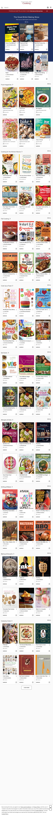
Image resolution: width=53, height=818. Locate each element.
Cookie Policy (5, 814)
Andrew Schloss (24, 543)
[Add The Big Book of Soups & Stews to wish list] (16, 249)
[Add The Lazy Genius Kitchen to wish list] (33, 182)
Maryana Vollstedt (7, 244)
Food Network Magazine (25, 311)
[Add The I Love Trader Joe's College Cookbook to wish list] (49, 316)
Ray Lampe (6, 543)
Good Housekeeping (8, 409)
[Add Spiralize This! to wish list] (16, 450)
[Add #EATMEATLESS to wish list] (33, 481)
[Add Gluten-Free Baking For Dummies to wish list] (17, 49)
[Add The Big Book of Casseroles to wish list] (33, 615)
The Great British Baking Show (26, 17)
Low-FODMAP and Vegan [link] (42, 475)
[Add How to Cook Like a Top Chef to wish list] (49, 682)
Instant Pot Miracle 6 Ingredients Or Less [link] (26, 242)
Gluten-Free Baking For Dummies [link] (11, 43)
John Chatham (40, 244)
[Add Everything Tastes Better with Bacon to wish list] (16, 517)
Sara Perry (6, 512)
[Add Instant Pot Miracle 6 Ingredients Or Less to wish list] (33, 249)
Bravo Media (39, 677)
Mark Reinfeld (23, 378)
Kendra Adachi (23, 177)
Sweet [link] (7, 72)
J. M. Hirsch (23, 208)
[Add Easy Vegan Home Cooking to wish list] (16, 213)
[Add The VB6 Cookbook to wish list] (16, 383)
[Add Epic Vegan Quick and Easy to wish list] (49, 213)
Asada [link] (21, 510)
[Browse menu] (50, 7)
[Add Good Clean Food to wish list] (16, 481)
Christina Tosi (23, 74)
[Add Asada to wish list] (33, 517)
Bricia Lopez (23, 512)
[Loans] (48, 7)
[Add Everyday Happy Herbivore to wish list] (49, 383)
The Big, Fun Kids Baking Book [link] (26, 309)
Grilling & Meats (6, 487)
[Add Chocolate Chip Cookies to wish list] (16, 615)
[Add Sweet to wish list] (17, 79)
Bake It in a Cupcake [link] (41, 609)
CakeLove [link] (22, 577)
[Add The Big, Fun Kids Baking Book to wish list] (33, 316)
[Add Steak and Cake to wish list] (32, 49)
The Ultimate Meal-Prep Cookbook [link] (9, 341)
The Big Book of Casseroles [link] (26, 609)
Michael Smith (40, 177)
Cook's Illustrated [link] (7, 108)
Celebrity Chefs (6, 621)
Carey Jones (6, 610)
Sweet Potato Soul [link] (7, 175)
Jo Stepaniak (39, 476)
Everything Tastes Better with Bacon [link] (9, 510)
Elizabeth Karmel (24, 44)
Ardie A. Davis (40, 543)
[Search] (2, 7)
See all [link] (26, 22)
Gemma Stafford (39, 74)
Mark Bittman (6, 378)
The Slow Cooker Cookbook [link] (42, 242)
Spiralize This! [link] (6, 443)
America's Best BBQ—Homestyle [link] (42, 542)
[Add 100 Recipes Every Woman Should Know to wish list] (16, 316)
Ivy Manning (23, 244)
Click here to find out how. (36, 11)
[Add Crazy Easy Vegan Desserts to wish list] (49, 414)
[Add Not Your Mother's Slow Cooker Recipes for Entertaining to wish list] (49, 280)
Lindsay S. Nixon (40, 378)
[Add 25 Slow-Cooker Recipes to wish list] (33, 280)
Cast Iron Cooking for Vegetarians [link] (9, 274)
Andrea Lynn (39, 311)
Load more (26, 687)
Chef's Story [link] (6, 676)
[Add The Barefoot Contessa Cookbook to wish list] (33, 347)
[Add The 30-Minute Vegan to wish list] (33, 383)
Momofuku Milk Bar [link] (24, 72)
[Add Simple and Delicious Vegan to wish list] (33, 414)
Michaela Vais (23, 409)
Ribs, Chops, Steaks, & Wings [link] (9, 542)
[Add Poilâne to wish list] (16, 584)
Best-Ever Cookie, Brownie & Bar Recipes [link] (40, 43)
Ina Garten (23, 342)
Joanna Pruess (7, 275)
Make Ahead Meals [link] (40, 175)
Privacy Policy (37, 807)
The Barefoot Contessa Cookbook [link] (26, 341)
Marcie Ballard (40, 579)
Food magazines (6, 85)
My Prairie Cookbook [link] (24, 676)
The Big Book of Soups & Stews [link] (9, 242)
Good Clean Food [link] (7, 475)
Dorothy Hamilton (7, 677)
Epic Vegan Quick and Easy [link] (42, 207)
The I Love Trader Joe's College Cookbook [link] (42, 309)
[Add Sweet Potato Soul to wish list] (16, 182)
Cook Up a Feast (6, 286)
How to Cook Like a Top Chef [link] (42, 676)
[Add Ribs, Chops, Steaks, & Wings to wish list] (16, 548)
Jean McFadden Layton (11, 44)
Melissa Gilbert (23, 677)
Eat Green (4, 353)
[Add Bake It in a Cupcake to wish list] (49, 615)
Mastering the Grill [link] (24, 542)
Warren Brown (23, 579)
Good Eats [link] (38, 341)
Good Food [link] (22, 108)
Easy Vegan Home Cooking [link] (9, 207)
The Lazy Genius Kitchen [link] (25, 175)
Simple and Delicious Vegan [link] (26, 408)
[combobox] (23, 7)
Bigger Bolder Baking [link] (40, 72)
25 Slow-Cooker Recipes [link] (25, 274)
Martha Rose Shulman (8, 445)
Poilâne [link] (4, 577)
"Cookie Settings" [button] (39, 810)
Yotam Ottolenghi (10, 74)
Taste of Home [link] (39, 140)
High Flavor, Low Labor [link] (25, 207)
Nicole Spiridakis (40, 445)
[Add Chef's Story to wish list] (16, 682)
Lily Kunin (6, 476)
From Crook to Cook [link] (41, 644)
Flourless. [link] (38, 443)
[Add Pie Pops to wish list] (49, 584)
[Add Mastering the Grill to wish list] (33, 548)
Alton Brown (39, 342)
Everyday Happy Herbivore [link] (42, 376)
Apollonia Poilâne (7, 579)
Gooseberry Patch (39, 44)
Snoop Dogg (39, 646)
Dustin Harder (40, 208)
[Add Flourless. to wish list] (49, 450)
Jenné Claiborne (7, 177)
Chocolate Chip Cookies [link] (8, 609)
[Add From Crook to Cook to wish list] (49, 651)
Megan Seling (40, 610)
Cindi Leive (6, 311)
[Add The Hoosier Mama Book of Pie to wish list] (33, 651)
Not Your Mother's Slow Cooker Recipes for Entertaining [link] (42, 274)
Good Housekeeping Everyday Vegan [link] (9, 408)
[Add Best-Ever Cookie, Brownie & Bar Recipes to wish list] (47, 49)
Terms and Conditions (26, 807)
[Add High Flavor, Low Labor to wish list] (33, 213)
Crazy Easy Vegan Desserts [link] (42, 408)
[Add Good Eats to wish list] (49, 347)
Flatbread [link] (5, 644)
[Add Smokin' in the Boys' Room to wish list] (49, 517)
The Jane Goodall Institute (26, 476)
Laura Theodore (7, 208)
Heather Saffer (40, 409)
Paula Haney (23, 646)
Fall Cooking (5, 219)
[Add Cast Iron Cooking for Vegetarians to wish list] (16, 280)
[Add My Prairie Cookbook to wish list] (33, 682)
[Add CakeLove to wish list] (33, 584)
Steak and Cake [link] (23, 43)
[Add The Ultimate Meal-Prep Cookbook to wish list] (16, 347)
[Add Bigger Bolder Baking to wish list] (47, 79)
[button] (17, 43)
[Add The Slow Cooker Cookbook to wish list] (49, 249)
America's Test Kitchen (8, 342)
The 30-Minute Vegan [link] (25, 376)
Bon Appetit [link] (39, 108)
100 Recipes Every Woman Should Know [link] (9, 309)
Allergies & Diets (6, 420)
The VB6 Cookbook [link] (7, 376)
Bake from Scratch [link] (24, 140)
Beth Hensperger (40, 275)
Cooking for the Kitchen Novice (11, 152)
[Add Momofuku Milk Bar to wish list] (32, 79)
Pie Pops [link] (38, 577)
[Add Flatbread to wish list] (16, 651)
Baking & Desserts (7, 554)
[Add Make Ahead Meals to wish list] (49, 182)
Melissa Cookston (40, 512)
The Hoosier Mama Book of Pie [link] (26, 644)
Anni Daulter (6, 646)
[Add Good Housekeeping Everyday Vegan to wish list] (16, 414)
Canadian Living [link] (7, 140)
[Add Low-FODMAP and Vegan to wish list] (49, 481)
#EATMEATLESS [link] (23, 475)
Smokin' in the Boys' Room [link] (42, 510)
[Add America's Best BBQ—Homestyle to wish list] (49, 548)
